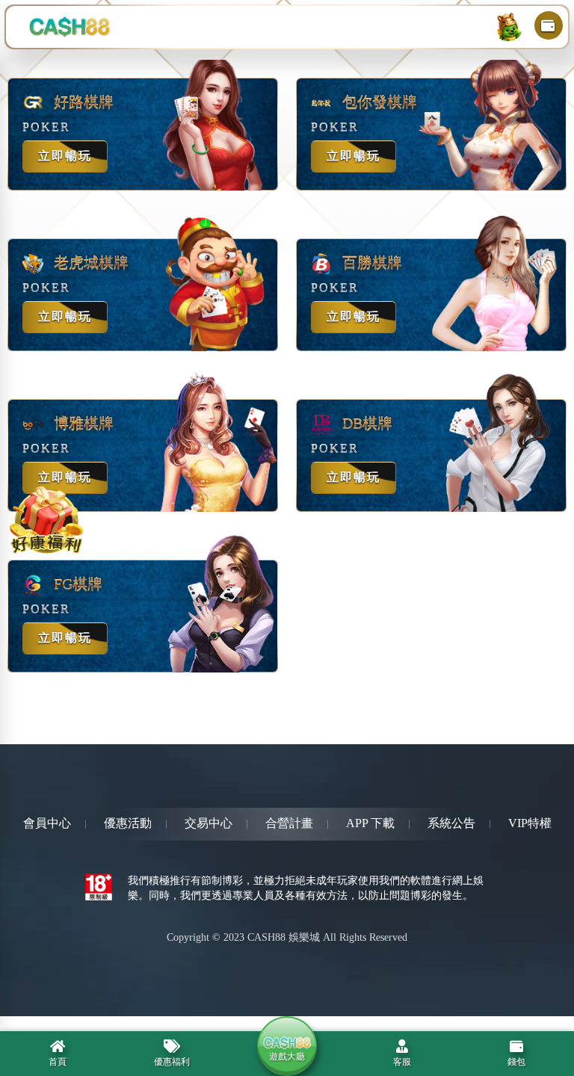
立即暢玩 (65, 155)
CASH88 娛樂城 (283, 937)
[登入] (508, 27)
